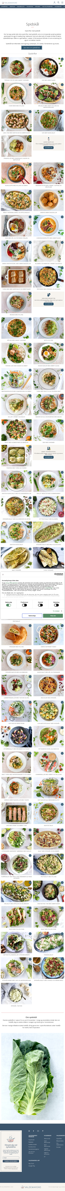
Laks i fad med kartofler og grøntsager (16, 133)
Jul (44, 1156)
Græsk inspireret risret (48, 647)
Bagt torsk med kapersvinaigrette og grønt (16, 774)
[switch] (24, 605)
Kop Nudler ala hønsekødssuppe (48, 800)
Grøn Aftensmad (47, 1141)
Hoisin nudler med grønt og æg (48, 366)
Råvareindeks (60, 1141)
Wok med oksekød (49, 442)
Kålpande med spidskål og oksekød (48, 289)
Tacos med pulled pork (16, 929)
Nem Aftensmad (47, 1145)
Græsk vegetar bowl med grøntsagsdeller (16, 263)
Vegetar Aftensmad (47, 1149)
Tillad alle (53, 615)
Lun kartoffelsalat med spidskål (48, 723)
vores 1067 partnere (11, 582)
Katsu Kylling (48, 340)
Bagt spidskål (16, 570)
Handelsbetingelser (34, 1149)
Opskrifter (4, 6)
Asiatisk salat (48, 825)
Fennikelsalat (48, 955)
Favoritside (31, 1140)
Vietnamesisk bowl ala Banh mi (48, 749)
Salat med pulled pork (48, 929)
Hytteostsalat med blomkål (48, 519)
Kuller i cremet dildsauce (16, 417)
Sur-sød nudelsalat (48, 133)
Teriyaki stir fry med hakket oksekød (16, 80)
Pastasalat (16, 621)
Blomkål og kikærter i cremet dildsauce (48, 263)
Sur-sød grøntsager (48, 80)
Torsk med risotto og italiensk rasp (48, 391)
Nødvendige (32, 615)
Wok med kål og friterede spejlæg (16, 238)
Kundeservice (32, 1147)
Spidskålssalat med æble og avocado (48, 544)
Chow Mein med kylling (16, 106)
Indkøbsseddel (33, 1144)
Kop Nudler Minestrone (16, 723)
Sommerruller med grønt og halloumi (49, 774)
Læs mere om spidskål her (31, 48)
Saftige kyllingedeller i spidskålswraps (16, 955)
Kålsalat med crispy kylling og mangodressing (48, 106)
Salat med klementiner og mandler (16, 442)
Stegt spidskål (48, 570)
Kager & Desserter (46, 1153)
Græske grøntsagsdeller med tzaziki (16, 800)
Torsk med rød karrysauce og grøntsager (16, 289)
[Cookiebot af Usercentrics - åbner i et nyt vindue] (55, 574)
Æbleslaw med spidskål (48, 698)
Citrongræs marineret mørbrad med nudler (16, 851)
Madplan (12, 6)
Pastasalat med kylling (48, 876)
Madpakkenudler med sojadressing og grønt (16, 391)
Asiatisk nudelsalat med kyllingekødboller (16, 493)
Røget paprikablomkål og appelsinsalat (16, 212)
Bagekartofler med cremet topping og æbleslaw (48, 186)
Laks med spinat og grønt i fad (16, 825)
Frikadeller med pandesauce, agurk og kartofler (16, 159)
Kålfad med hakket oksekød (16, 340)
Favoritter (30, 6)
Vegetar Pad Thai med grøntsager (48, 903)
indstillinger (49, 588)
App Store (31, 1163)
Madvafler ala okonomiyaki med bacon (49, 417)
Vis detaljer (56, 611)
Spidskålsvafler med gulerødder (16, 672)
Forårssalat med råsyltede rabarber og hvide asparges (16, 877)
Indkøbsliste (20, 6)
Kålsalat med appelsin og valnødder (16, 903)
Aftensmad (47, 1138)
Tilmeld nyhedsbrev (10, 1161)
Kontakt (58, 1147)
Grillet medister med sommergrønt (49, 493)
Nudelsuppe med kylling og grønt (16, 185)
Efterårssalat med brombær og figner (16, 749)
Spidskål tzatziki (16, 1006)
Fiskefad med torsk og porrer (16, 468)
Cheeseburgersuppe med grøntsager (48, 238)
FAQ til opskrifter (47, 6)
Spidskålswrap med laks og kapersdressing (16, 980)
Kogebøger (58, 6)
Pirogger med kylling (16, 647)
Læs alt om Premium (32, 1152)
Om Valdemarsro (59, 1144)
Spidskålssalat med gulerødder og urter (16, 519)
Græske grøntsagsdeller (48, 212)
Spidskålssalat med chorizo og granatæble (48, 980)
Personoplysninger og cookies (56, 1187)
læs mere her (15, 1168)
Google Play (32, 1166)
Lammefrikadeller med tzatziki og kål (16, 698)
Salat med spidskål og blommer (48, 851)
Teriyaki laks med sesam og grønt (16, 366)
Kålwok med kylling (16, 315)
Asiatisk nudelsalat (16, 544)
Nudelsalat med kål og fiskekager (48, 672)
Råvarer (37, 6)
